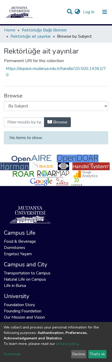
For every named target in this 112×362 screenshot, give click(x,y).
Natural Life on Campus (25, 279)
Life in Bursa (15, 285)
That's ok (97, 354)
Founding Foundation (22, 311)
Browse (59, 122)
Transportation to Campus (27, 273)
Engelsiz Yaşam (18, 254)
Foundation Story (19, 305)
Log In (89, 12)
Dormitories (14, 248)
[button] (77, 12)
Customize (12, 354)
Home (9, 30)
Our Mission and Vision (24, 317)
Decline (78, 354)
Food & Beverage (20, 241)
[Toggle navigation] (104, 12)
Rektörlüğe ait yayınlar (30, 36)
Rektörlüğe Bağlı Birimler (44, 30)
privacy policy (67, 343)
